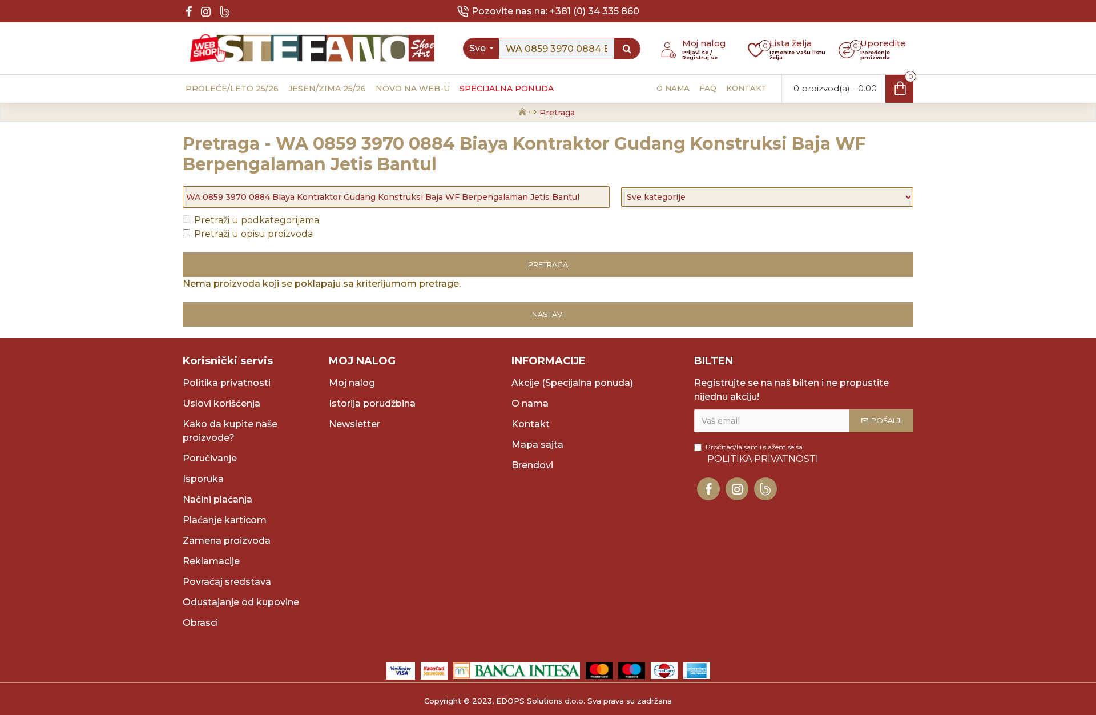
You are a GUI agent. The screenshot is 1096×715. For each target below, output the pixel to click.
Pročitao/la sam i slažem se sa (762, 453)
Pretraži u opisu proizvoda (253, 233)
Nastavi (548, 314)
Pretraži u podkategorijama (256, 220)
